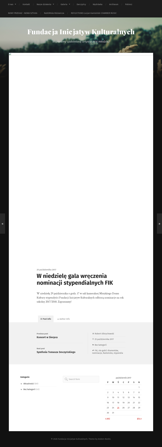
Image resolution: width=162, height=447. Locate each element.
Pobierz (128, 4)
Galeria (64, 4)
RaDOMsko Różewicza (54, 13)
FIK (96, 350)
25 (118, 407)
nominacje (97, 353)
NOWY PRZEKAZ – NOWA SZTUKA (22, 13)
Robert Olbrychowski (104, 333)
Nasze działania (44, 4)
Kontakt (26, 4)
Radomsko (108, 353)
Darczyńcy (81, 4)
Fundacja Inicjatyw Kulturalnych (81, 31)
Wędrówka (97, 4)
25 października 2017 (104, 339)
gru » (139, 418)
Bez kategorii (101, 345)
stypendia (118, 353)
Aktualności (28, 383)
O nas (10, 4)
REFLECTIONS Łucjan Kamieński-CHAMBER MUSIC (94, 13)
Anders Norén (104, 439)
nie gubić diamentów (108, 350)
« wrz (107, 418)
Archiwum (113, 4)
